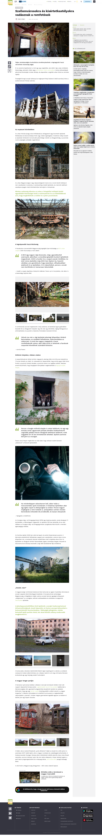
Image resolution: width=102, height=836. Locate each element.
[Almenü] (16, 1)
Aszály (55, 1)
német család (35, 691)
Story (45, 810)
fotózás (24, 4)
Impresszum (63, 818)
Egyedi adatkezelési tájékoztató (68, 824)
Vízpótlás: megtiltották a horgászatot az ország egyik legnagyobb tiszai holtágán (84, 94)
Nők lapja (46, 818)
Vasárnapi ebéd (62, 1)
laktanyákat (18, 600)
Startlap (33, 810)
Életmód (19, 7)
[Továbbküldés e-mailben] (9, 66)
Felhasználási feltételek (67, 821)
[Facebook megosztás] (9, 62)
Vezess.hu (33, 815)
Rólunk (62, 815)
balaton (18, 4)
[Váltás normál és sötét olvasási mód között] (81, 1)
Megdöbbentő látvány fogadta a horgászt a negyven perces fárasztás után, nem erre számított (84, 121)
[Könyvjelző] (9, 71)
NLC (45, 815)
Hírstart (33, 812)
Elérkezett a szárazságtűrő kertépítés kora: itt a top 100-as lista (84, 65)
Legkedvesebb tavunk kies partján (47, 687)
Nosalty (33, 821)
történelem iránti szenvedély (45, 70)
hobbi (30, 4)
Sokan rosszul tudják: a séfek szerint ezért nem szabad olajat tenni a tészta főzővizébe (84, 147)
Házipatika (33, 824)
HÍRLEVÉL (63, 812)
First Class (33, 818)
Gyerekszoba (47, 812)
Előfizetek (87, 1)
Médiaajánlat (64, 826)
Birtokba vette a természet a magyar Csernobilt (52, 773)
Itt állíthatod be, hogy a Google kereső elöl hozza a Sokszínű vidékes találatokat (44, 789)
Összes (82, 25)
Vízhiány (49, 1)
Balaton (69, 1)
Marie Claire (47, 821)
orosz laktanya (38, 4)
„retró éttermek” (51, 759)
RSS (61, 810)
